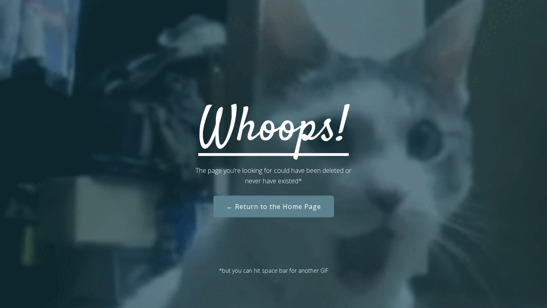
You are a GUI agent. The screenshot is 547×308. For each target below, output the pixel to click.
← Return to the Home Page (273, 206)
